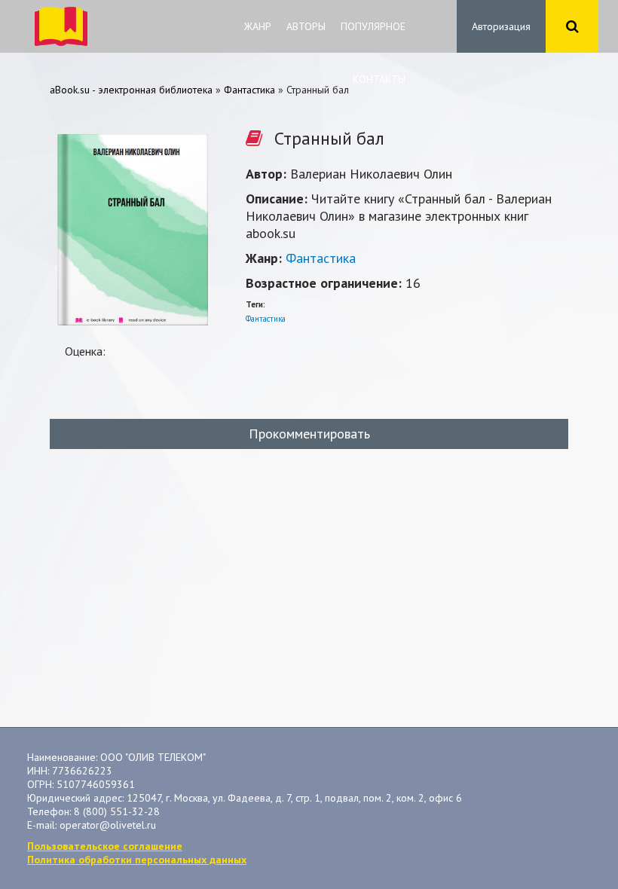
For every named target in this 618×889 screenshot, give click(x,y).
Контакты (379, 79)
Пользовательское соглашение (104, 846)
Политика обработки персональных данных (136, 859)
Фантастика (321, 258)
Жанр (257, 26)
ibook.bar (61, 26)
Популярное (373, 26)
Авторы (306, 26)
